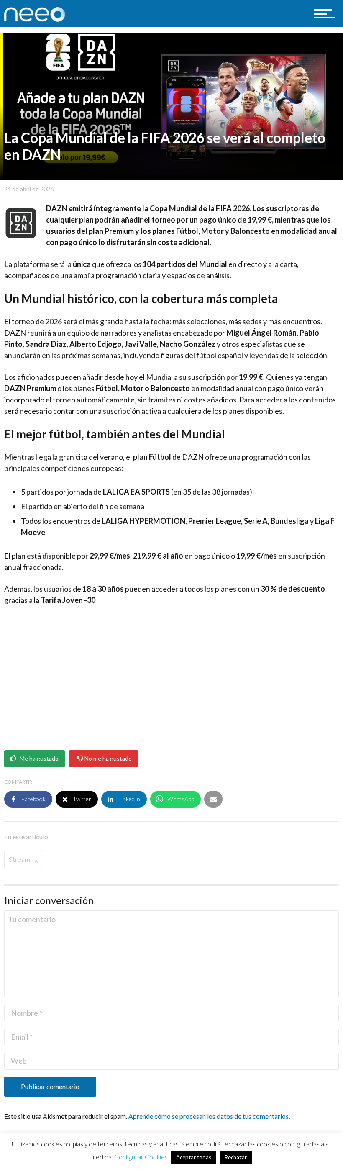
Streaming (23, 859)
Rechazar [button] (236, 1157)
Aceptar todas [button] (193, 1157)
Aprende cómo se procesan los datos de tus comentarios (208, 1116)
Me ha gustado (38, 758)
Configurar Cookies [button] (141, 1157)
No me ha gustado (107, 758)
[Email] (213, 799)
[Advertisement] (171, 674)
